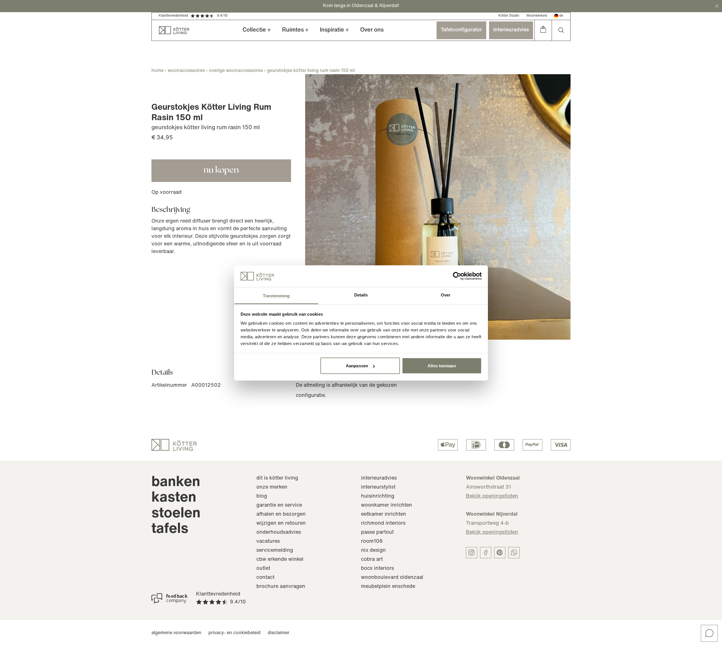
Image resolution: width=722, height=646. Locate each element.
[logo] (174, 445)
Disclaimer (278, 633)
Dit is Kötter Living (277, 478)
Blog (261, 496)
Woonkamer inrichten (386, 505)
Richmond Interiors (383, 523)
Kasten (173, 498)
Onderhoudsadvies (278, 532)
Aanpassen (357, 365)
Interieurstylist (378, 487)
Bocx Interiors (377, 568)
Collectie (254, 30)
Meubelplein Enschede (388, 586)
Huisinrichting (377, 496)
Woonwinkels (536, 15)
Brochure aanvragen (280, 586)
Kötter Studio (508, 15)
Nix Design (373, 550)
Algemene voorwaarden (176, 633)
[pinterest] (499, 552)
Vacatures (268, 541)
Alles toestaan (442, 365)
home (157, 71)
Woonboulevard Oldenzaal (392, 577)
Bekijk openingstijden (492, 496)
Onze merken (271, 487)
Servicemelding (274, 550)
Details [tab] (361, 294)
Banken (175, 482)
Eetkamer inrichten (383, 514)
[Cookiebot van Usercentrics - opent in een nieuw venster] (457, 276)
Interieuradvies (511, 30)
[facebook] (485, 552)
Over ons (372, 30)
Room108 (372, 541)
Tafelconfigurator (461, 30)
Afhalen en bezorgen (281, 514)
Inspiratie (332, 30)
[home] (171, 30)
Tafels (169, 529)
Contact (265, 577)
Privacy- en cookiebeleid (234, 633)
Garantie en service (279, 505)
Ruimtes (293, 30)
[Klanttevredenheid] (169, 598)
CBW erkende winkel (279, 559)
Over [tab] (445, 294)
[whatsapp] (514, 552)
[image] (438, 207)
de (561, 15)
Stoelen (176, 514)
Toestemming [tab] (276, 295)
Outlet (263, 568)
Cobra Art (372, 559)
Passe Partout (377, 532)
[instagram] (471, 552)
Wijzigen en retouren (281, 523)
